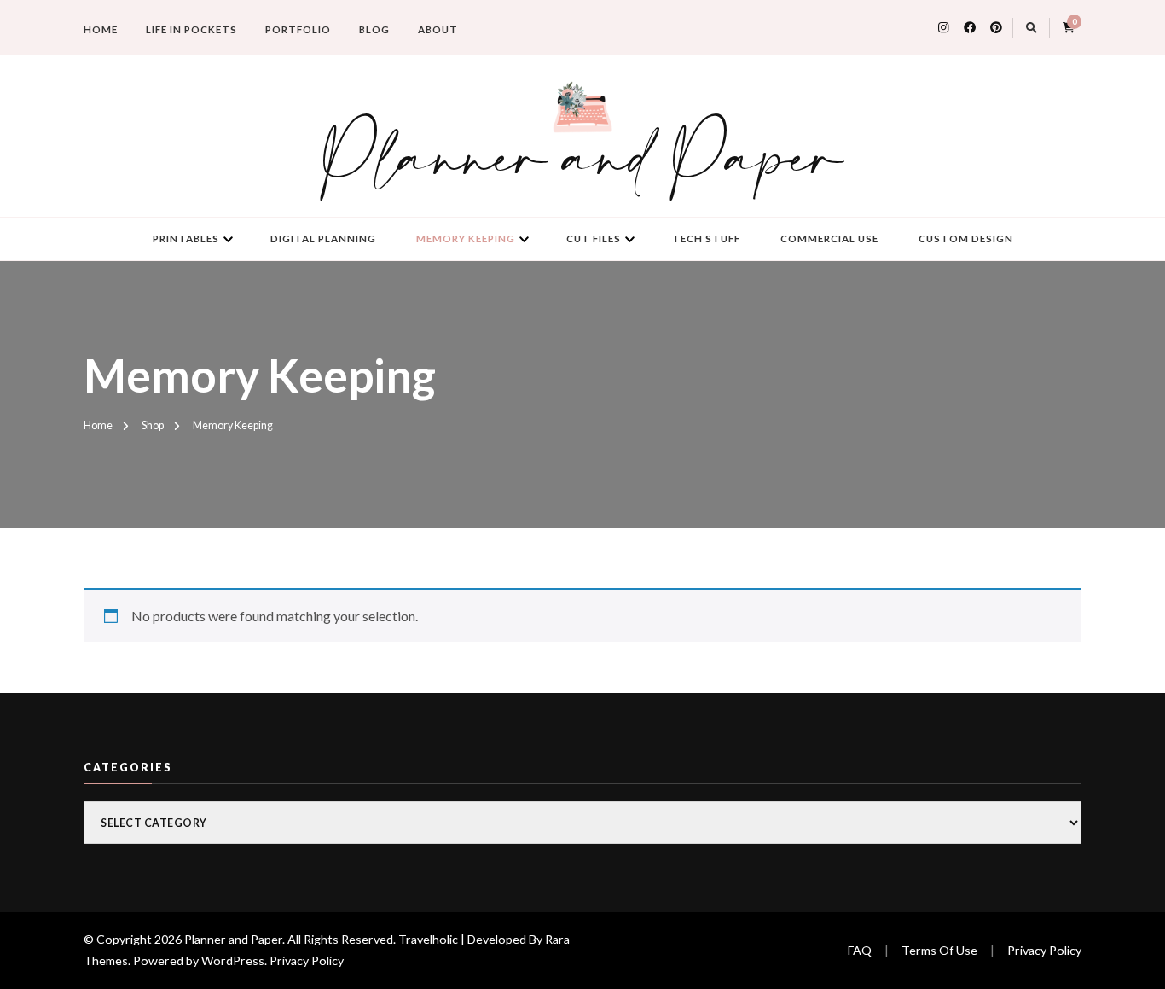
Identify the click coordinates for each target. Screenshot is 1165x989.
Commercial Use (829, 238)
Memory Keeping (465, 238)
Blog (374, 29)
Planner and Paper (582, 161)
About (438, 29)
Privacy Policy (307, 960)
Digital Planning (323, 238)
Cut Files (593, 238)
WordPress (232, 960)
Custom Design (966, 238)
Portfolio (298, 29)
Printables (186, 238)
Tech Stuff (706, 238)
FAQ (860, 950)
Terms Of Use (939, 950)
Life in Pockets (191, 29)
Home (101, 29)
